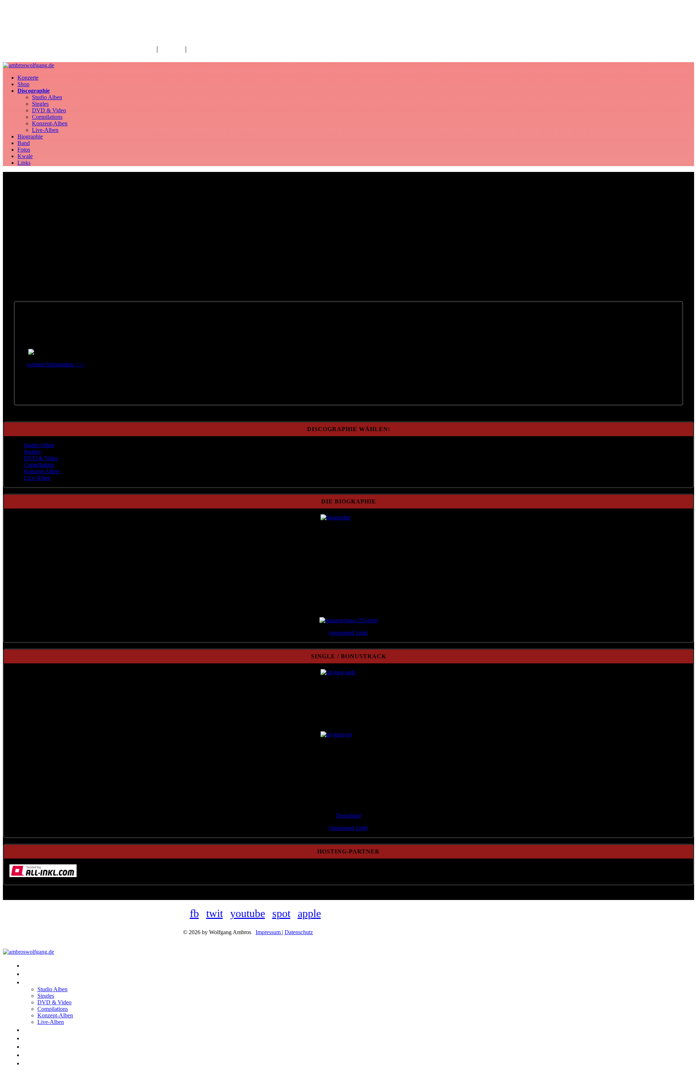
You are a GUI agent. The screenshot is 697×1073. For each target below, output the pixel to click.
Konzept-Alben (50, 123)
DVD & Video (49, 110)
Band (23, 143)
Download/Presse (214, 49)
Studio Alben (47, 97)
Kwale (25, 156)
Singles (40, 104)
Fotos (23, 149)
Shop (23, 84)
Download (349, 815)
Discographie (33, 91)
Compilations (47, 117)
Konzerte (27, 78)
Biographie (30, 136)
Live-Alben (45, 130)
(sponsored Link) (348, 633)
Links (23, 163)
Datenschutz (299, 932)
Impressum (269, 932)
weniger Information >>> (56, 364)
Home (146, 49)
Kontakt (171, 49)
